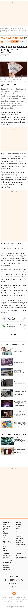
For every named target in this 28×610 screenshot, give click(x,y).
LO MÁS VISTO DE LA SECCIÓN (13, 434)
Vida (21, 41)
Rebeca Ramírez (11, 84)
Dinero (2, 59)
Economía (14, 41)
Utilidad (6, 41)
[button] (2, 41)
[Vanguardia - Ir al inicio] (14, 38)
